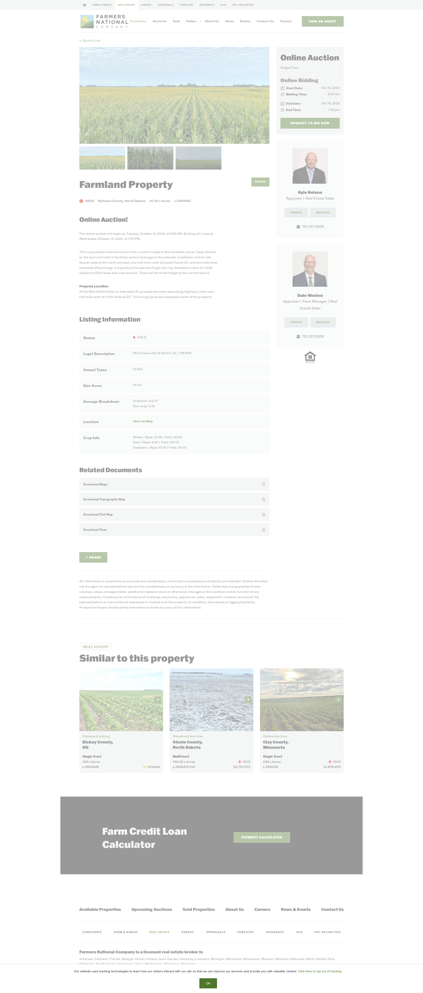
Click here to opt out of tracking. (320, 971)
